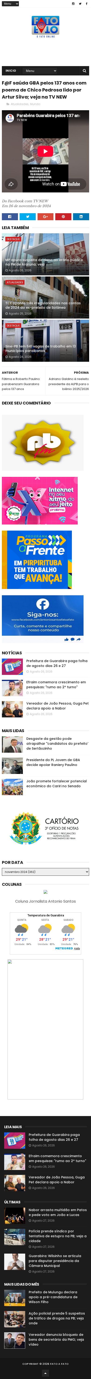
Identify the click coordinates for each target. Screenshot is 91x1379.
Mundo (35, 104)
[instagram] (73, 3)
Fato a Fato (59, 1364)
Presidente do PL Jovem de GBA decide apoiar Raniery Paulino (53, 762)
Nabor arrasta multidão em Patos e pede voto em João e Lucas (58, 1212)
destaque (13, 239)
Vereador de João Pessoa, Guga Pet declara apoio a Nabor (57, 706)
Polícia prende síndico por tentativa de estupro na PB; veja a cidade (58, 1236)
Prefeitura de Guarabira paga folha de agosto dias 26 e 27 (57, 663)
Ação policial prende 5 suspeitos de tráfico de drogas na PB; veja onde (57, 1318)
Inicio (11, 71)
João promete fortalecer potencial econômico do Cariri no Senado (56, 783)
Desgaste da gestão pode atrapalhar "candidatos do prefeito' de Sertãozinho (57, 743)
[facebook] (86, 3)
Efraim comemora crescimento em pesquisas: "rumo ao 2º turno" (56, 684)
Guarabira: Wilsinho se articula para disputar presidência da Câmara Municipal (55, 1261)
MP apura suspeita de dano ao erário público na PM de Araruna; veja (44, 262)
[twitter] (80, 3)
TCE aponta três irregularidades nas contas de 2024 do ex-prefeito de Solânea (43, 305)
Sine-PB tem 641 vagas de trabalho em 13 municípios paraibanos (40, 348)
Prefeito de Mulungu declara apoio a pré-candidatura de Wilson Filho (53, 1297)
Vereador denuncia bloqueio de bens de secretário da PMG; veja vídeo (56, 1339)
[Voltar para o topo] (45, 1373)
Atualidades (19, 104)
